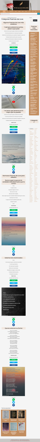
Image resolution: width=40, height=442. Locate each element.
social (31, 192)
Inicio (4, 11)
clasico (31, 191)
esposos (35, 166)
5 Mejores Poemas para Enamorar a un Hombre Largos (34, 49)
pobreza (31, 159)
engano (31, 156)
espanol (35, 174)
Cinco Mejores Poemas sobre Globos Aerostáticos (33, 59)
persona (35, 175)
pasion (31, 179)
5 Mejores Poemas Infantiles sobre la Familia (33, 108)
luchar (31, 165)
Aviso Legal (11, 440)
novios (35, 192)
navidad (35, 167)
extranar (31, 157)
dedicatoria (36, 198)
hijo (35, 171)
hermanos (36, 183)
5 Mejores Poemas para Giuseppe (33, 52)
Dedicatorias (11, 11)
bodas (35, 162)
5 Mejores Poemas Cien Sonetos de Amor (21, 420)
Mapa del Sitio (28, 440)
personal (31, 169)
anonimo (31, 151)
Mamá (16, 11)
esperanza (31, 190)
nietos (31, 188)
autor (35, 158)
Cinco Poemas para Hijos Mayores (34, 54)
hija (35, 170)
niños (35, 190)
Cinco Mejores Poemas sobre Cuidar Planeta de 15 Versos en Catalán (33, 70)
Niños (36, 11)
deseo (31, 183)
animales (36, 141)
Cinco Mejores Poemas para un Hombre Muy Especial (14, 433)
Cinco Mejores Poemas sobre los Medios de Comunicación (33, 105)
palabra (31, 201)
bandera (31, 148)
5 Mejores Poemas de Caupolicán (33, 113)
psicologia (31, 144)
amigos (35, 197)
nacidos (31, 138)
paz (35, 159)
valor (35, 142)
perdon (31, 182)
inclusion (31, 143)
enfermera (31, 168)
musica (31, 172)
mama (35, 196)
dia (34, 176)
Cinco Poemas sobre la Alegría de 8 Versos (33, 82)
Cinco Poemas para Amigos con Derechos (34, 88)
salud (35, 133)
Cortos (30, 11)
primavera (36, 145)
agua (35, 154)
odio (30, 160)
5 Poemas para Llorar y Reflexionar (33, 100)
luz (34, 135)
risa (30, 155)
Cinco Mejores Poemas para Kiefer (33, 111)
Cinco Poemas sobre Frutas (21, 432)
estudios (31, 199)
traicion (31, 139)
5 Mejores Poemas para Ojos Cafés (33, 102)
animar (31, 170)
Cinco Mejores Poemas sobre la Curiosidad (33, 63)
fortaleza (31, 200)
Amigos (19, 11)
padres (35, 188)
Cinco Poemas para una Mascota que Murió (34, 90)
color (35, 140)
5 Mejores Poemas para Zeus (5, 433)
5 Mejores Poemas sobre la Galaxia (33, 93)
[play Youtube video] (14, 102)
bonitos (35, 156)
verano (31, 186)
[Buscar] (38, 14)
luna (35, 160)
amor (35, 200)
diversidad (31, 140)
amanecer (31, 152)
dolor (30, 194)
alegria (35, 136)
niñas (35, 131)
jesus (30, 187)
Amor (7, 11)
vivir (30, 147)
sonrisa (31, 178)
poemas (5, 17)
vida (35, 189)
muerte (35, 180)
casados (35, 128)
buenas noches (31, 196)
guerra (35, 146)
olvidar (35, 129)
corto (35, 193)
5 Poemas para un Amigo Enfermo (33, 47)
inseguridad (32, 133)
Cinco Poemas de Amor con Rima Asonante (33, 76)
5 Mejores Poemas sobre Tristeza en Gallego (33, 73)
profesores (36, 168)
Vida (32, 11)
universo (31, 166)
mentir (31, 175)
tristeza (35, 179)
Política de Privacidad (22, 440)
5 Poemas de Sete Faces (5, 420)
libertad (35, 155)
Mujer (23, 11)
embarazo (31, 153)
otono (35, 132)
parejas (35, 149)
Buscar (31, 17)
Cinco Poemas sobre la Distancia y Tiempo (34, 56)
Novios (26, 11)
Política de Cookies (16, 440)
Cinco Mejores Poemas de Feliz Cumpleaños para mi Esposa (33, 44)
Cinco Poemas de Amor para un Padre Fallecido (34, 85)
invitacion (31, 136)
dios (35, 163)
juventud (31, 197)
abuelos (35, 172)
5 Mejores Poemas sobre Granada (13, 420)
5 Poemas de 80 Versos (33, 95)
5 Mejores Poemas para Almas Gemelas (33, 36)
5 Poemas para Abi (33, 41)
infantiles (35, 186)
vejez (30, 177)
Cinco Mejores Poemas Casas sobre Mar (33, 79)
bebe (35, 152)
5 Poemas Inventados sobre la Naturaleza (34, 98)
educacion (36, 164)
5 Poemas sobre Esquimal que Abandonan (33, 66)
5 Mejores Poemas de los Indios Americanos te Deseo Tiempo (33, 39)
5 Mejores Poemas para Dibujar (33, 33)
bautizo (31, 142)
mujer (35, 194)
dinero (31, 131)
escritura (31, 161)
